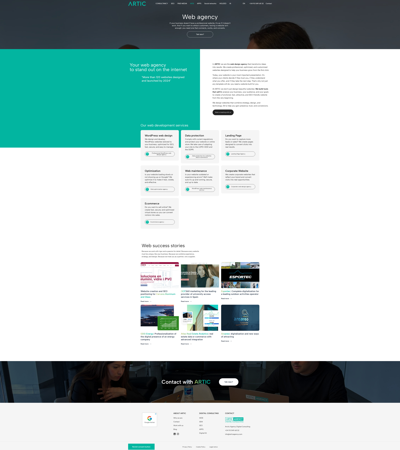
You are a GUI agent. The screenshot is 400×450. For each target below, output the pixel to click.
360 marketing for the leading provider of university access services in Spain (198, 294)
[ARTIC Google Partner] (150, 420)
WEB (192, 3)
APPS (199, 3)
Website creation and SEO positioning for (158, 294)
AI (230, 3)
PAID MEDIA (182, 3)
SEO (172, 3)
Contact (269, 3)
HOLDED (222, 3)
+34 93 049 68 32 (256, 3)
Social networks (210, 3)
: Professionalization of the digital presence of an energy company (158, 336)
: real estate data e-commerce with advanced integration (197, 336)
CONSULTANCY (162, 3)
